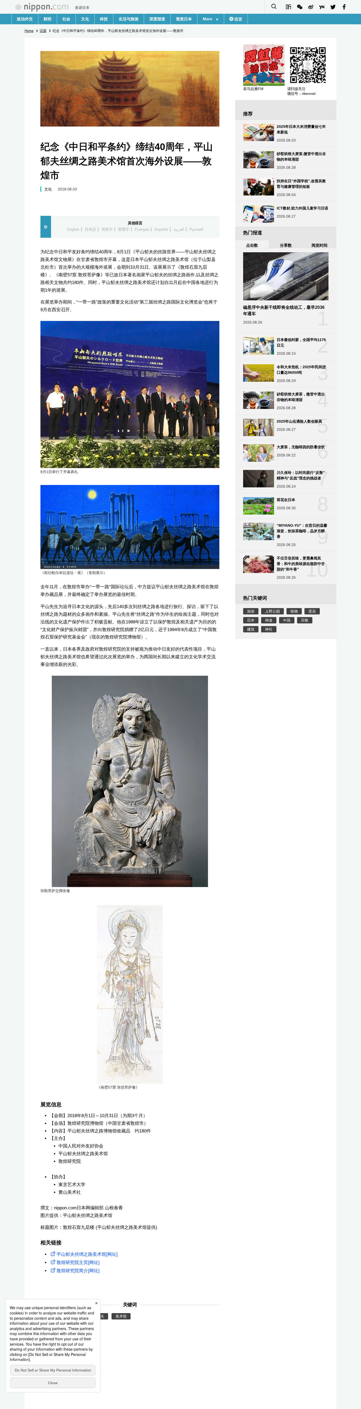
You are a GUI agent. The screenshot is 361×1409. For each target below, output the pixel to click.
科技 (104, 19)
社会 (66, 19)
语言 (237, 19)
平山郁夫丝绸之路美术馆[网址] (87, 1254)
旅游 (250, 611)
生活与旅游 (128, 19)
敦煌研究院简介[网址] (78, 1270)
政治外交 (25, 19)
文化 (85, 19)
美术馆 (121, 1316)
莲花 (312, 611)
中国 (286, 620)
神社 (268, 629)
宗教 (304, 620)
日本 (250, 620)
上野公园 (272, 611)
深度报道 (157, 19)
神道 (268, 620)
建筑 (250, 629)
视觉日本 (184, 19)
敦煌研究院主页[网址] (78, 1262)
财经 (48, 19)
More (209, 19)
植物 (294, 611)
